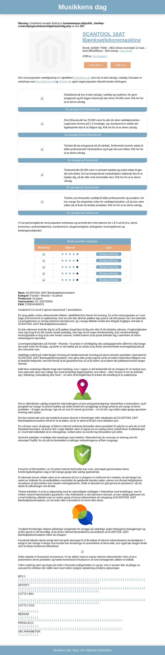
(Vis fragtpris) (99, 56)
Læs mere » (95, 65)
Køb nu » (120, 65)
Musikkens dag (82, 7)
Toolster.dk (65, 81)
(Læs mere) (125, 50)
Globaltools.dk (81, 77)
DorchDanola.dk (45, 81)
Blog (75, 650)
